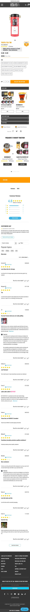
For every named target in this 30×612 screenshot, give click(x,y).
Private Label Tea (18, 564)
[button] (15, 610)
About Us (3, 561)
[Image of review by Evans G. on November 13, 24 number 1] (4, 525)
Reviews (3, 566)
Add (7, 111)
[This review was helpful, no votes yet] (24, 281)
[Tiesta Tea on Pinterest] (18, 594)
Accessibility (22, 604)
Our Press (3, 564)
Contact (16, 571)
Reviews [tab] (5, 180)
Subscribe (14, 588)
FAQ (15, 566)
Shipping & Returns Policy (20, 569)
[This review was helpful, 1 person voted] (24, 358)
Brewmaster (19, 105)
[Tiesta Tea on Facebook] (4, 594)
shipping (7, 250)
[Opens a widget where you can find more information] (25, 609)
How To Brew (4, 571)
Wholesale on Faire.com (20, 561)
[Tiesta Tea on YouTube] (15, 594)
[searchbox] (7, 243)
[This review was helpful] (24, 486)
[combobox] (24, 257)
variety (12, 250)
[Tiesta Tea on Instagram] (11, 594)
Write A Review (15, 218)
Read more (11, 331)
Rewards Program (5, 558)
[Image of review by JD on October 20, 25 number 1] (4, 321)
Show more (3, 254)
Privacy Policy (18, 574)
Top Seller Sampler (6, 105)
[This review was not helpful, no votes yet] (27, 281)
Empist (19, 605)
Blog (2, 569)
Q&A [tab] (18, 188)
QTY (2, 81)
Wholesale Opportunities (20, 558)
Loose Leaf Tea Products (6, 556)
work (16, 250)
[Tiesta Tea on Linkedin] (22, 594)
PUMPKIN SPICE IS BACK (15, 1)
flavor (3, 250)
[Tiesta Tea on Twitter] (8, 594)
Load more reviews (15, 545)
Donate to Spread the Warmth (21, 556)
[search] (25, 5)
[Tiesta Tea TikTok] (25, 594)
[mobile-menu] (3, 4)
